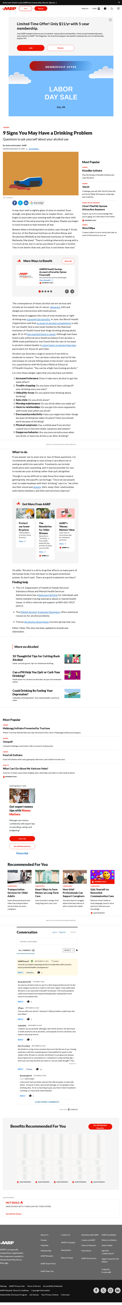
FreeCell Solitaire (13, 755)
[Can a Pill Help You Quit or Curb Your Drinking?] (72, 676)
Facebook (14, 203)
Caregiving (12, 886)
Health (6, 127)
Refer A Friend (67, 1258)
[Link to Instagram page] (110, 1290)
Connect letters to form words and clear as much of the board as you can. (99, 233)
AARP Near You (47, 1271)
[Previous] (67, 291)
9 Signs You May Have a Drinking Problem (47, 133)
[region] (47, 1022)
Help (105, 8)
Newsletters (66, 1250)
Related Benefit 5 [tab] (51, 291)
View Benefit (45, 280)
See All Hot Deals (13, 1214)
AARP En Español (68, 1242)
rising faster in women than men (59, 345)
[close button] (110, 20)
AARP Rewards (47, 1256)
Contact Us (65, 1235)
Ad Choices (34, 1295)
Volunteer (45, 1245)
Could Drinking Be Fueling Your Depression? (33, 692)
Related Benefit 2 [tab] (42, 291)
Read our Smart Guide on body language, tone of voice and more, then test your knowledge (102, 904)
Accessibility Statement (52, 1286)
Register (85, 8)
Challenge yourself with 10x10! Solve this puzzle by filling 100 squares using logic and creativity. (99, 194)
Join (31, 48)
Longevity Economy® (106, 1270)
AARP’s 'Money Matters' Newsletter (65, 526)
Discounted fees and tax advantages (53, 277)
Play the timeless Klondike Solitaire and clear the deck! (98, 176)
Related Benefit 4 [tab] (48, 291)
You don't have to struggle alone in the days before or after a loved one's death (73, 903)
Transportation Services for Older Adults (18, 893)
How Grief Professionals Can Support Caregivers (73, 893)
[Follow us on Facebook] (96, 1290)
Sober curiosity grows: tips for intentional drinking (33, 663)
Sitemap (3, 1286)
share (73, 972)
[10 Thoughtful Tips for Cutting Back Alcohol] (72, 659)
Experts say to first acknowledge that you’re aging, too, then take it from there (98, 215)
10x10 (85, 186)
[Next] (72, 291)
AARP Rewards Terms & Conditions (14, 1290)
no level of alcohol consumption (54, 323)
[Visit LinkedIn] (118, 1290)
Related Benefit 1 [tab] (39, 291)
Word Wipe (88, 228)
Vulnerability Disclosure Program (13, 1295)
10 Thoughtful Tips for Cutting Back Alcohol (36, 657)
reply (20, 972)
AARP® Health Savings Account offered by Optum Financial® (52, 272)
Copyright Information (40, 1290)
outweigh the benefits (38, 319)
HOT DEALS (13, 1202)
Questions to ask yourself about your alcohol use (36, 139)
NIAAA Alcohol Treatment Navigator (40, 612)
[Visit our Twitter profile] (103, 1290)
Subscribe (22, 839)
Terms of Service (34, 1286)
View (21, 541)
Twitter (20, 203)
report (72, 1002)
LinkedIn (26, 203)
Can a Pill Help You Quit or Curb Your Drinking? (36, 673)
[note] (41, 198)
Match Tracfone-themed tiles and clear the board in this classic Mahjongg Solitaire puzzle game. (42, 732)
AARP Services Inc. (89, 1258)
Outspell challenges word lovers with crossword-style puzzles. (28, 746)
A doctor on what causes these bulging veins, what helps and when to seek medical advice (39, 773)
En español (34, 149)
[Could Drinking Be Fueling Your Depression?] (72, 695)
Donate (44, 1240)
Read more (72, 1063)
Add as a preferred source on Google (41, 203)
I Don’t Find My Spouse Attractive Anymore (94, 208)
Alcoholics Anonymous (36, 621)
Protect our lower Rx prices (24, 526)
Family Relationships (91, 203)
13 (41, 1069)
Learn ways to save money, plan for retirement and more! (65, 536)
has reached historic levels (41, 334)
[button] (111, 8)
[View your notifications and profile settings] (77, 950)
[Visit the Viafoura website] (73, 1109)
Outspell (8, 741)
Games (84, 167)
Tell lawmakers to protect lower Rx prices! (25, 535)
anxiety (37, 486)
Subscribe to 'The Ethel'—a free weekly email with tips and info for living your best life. (45, 542)
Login (94, 8)
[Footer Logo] (13, 1243)
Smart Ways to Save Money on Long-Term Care (47, 893)
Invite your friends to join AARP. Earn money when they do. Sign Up (29, 3)
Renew (61, 48)
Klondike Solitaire (92, 170)
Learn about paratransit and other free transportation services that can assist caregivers (19, 904)
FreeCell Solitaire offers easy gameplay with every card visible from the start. (34, 759)
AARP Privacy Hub (17, 1286)
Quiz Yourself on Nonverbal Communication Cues (102, 893)
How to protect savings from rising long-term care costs (47, 901)
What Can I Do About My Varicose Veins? (25, 768)
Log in (54, 932)
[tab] (27, 950)
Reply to (27, 1079)
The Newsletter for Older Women (45, 528)
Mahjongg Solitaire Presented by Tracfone (26, 728)
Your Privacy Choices (49, 1295)
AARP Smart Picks (48, 1263)
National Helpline (48, 595)
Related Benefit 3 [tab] (45, 291)
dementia (55, 307)
